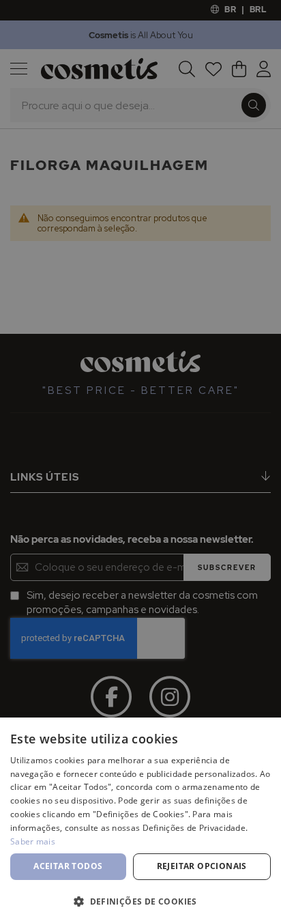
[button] (140, 900)
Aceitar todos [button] (67, 866)
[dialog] (140, 461)
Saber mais (32, 841)
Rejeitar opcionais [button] (202, 866)
